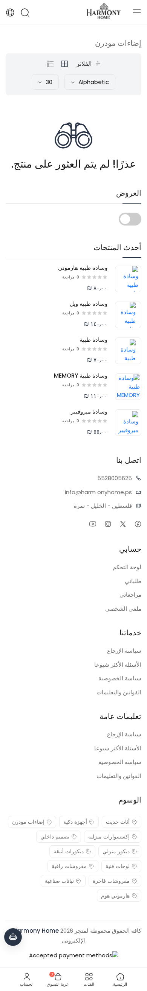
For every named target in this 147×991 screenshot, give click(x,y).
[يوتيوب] (92, 524)
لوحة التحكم (127, 567)
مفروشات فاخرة (111, 881)
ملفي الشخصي (123, 609)
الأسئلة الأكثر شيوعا (117, 665)
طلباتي (133, 581)
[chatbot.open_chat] (13, 937)
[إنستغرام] (107, 524)
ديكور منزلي (116, 851)
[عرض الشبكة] (64, 63)
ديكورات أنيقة (69, 851)
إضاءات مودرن (28, 822)
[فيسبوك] (137, 524)
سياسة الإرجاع (124, 651)
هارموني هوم (115, 895)
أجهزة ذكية (75, 822)
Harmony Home (36, 931)
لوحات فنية (118, 866)
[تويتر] (122, 524)
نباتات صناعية (59, 881)
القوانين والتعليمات (118, 692)
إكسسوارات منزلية (109, 836)
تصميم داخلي (54, 836)
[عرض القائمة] (50, 63)
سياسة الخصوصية (119, 678)
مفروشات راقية (69, 866)
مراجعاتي (130, 595)
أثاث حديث (118, 822)
